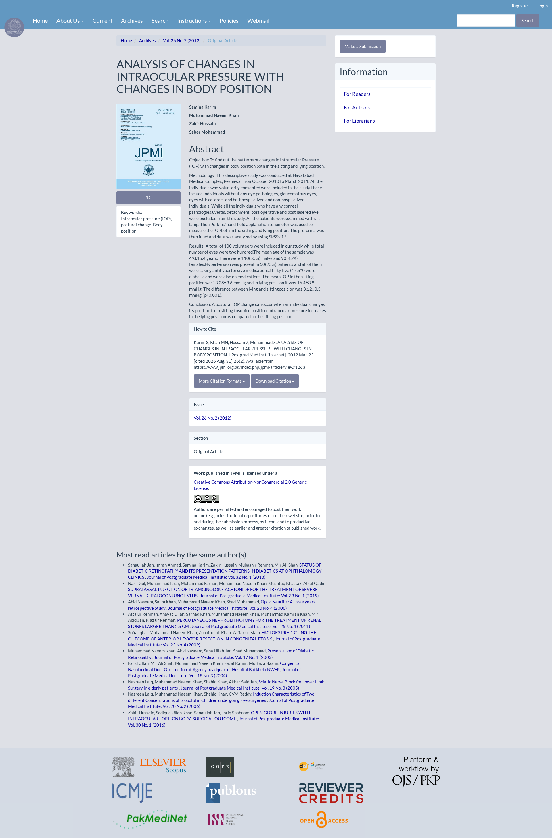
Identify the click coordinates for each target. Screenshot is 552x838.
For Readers (357, 94)
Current (102, 20)
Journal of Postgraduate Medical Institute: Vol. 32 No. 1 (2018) (206, 577)
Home (40, 20)
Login (542, 5)
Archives (132, 20)
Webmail (258, 20)
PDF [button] (149, 197)
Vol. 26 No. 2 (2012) (182, 40)
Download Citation (274, 380)
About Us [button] (68, 20)
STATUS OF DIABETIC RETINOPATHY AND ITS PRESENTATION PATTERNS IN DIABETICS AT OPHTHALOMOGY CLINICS (224, 571)
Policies (229, 20)
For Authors (357, 107)
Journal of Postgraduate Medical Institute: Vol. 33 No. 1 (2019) (259, 595)
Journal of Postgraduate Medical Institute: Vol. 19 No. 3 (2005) (240, 687)
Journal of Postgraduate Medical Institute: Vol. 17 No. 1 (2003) (213, 657)
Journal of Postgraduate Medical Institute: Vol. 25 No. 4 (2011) (250, 626)
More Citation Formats (221, 380)
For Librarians (359, 120)
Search (160, 20)
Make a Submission (362, 46)
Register (520, 5)
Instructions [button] (192, 20)
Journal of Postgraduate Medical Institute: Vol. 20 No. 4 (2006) (227, 608)
